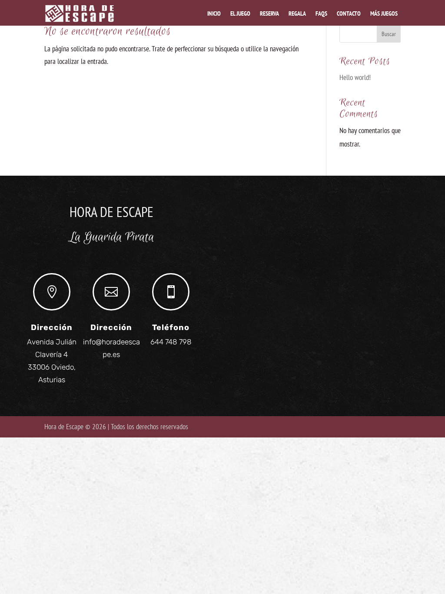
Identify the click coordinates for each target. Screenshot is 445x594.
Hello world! (355, 77)
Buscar (389, 34)
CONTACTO (349, 13)
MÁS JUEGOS (384, 13)
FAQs (321, 13)
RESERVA (269, 13)
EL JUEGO (240, 13)
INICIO (214, 13)
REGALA (297, 13)
